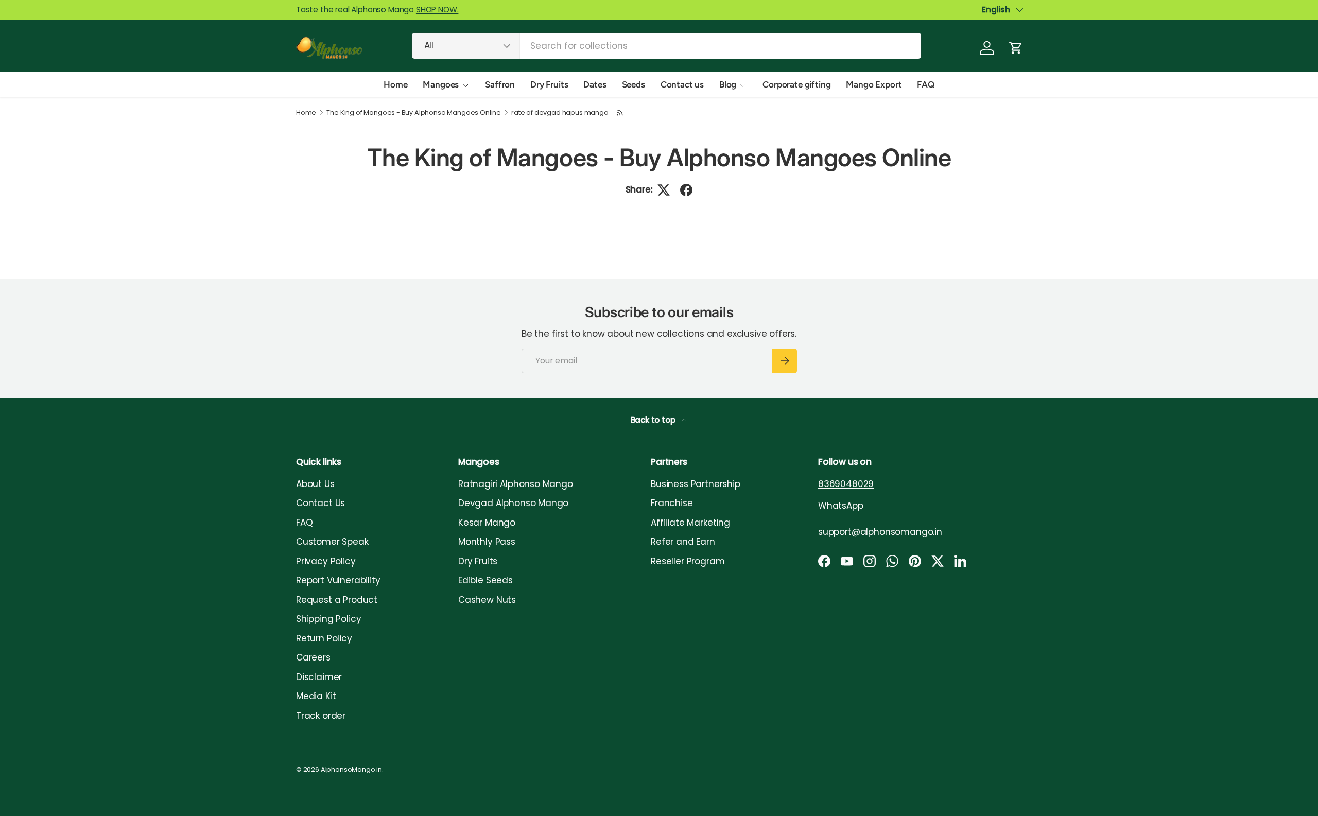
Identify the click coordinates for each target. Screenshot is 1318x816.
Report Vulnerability (338, 580)
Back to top (654, 419)
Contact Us (320, 503)
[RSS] (620, 112)
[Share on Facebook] (686, 190)
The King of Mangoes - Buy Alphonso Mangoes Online (413, 113)
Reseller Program (687, 561)
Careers (313, 657)
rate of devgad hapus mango (560, 113)
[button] (1015, 48)
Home (395, 84)
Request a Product (336, 600)
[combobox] (666, 46)
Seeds (633, 84)
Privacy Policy (326, 561)
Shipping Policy (328, 619)
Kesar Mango (486, 522)
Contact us (682, 84)
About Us (315, 484)
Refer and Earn (683, 541)
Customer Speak (332, 541)
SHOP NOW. (437, 9)
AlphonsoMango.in (351, 769)
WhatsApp (840, 505)
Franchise (671, 503)
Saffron (500, 84)
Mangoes (441, 84)
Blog (727, 84)
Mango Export (873, 84)
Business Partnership (695, 484)
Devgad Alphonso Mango (513, 503)
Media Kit (316, 696)
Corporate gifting (796, 84)
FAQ (925, 84)
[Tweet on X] (663, 190)
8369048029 (846, 484)
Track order (320, 715)
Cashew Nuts (487, 600)
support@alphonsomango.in (880, 532)
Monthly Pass (486, 541)
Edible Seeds (485, 580)
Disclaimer (319, 677)
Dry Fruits (549, 84)
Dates (594, 84)
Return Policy (324, 638)
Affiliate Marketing (690, 522)
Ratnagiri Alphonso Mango (515, 484)
